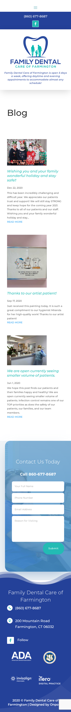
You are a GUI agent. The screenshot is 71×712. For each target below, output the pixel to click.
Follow (22, 640)
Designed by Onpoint (46, 704)
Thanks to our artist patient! (32, 293)
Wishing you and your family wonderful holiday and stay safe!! (32, 175)
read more (14, 221)
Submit (53, 548)
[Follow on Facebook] (35, 24)
